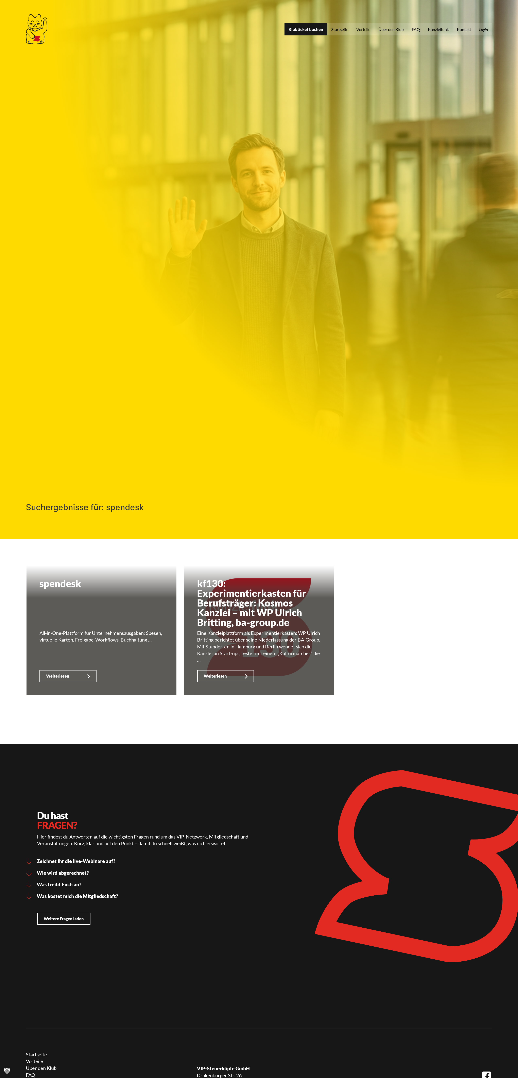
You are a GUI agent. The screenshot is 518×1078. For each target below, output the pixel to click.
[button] (7, 1071)
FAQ (416, 29)
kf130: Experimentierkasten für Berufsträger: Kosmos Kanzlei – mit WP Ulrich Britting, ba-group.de (251, 603)
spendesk (60, 583)
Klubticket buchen (306, 29)
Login (483, 29)
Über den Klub (391, 29)
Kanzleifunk (438, 29)
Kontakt (464, 29)
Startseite (339, 29)
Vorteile (363, 29)
